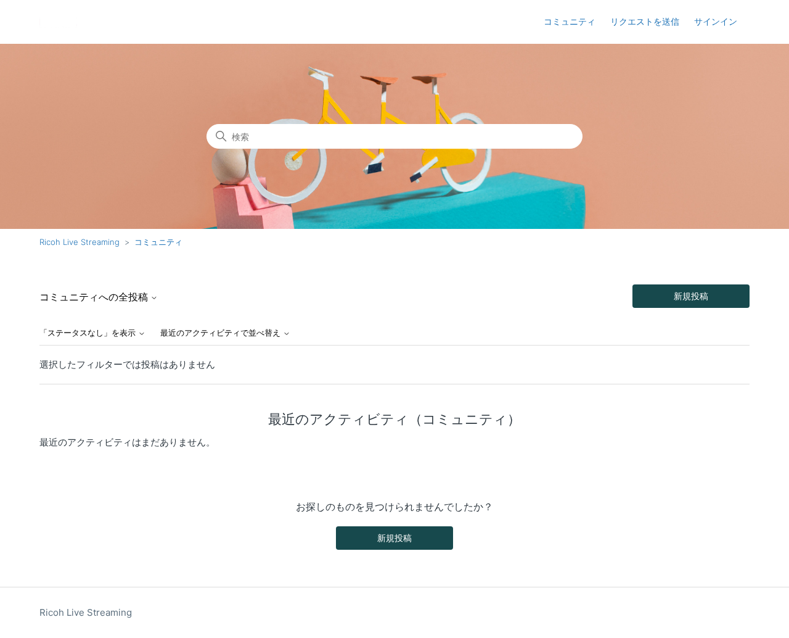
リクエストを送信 (644, 21)
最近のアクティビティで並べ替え (221, 333)
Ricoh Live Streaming (79, 242)
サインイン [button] (715, 21)
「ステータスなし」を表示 (88, 333)
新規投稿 (691, 296)
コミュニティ (569, 21)
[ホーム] (58, 21)
